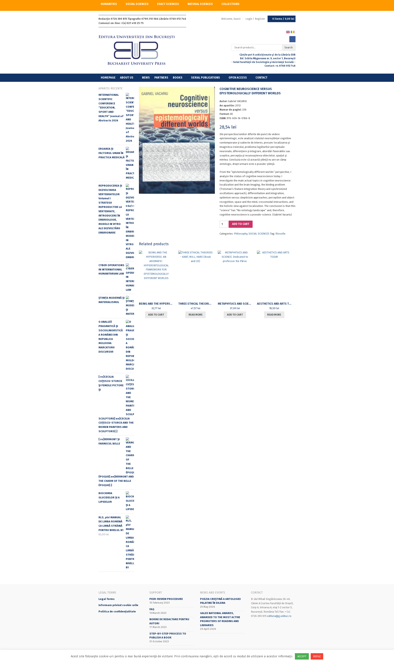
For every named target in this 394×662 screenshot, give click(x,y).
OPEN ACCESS (238, 77)
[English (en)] (288, 31)
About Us (126, 77)
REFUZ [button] (317, 656)
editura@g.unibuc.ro (279, 616)
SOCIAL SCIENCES (137, 4)
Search (288, 47)
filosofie (280, 233)
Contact (261, 77)
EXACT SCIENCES (168, 4)
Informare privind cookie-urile (118, 605)
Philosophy (240, 233)
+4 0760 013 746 (285, 65)
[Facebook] (292, 39)
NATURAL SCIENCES (200, 4)
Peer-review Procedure (166, 598)
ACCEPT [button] (301, 656)
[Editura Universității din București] (140, 50)
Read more (196, 314)
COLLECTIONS (230, 4)
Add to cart (240, 224)
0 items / (283, 18)
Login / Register (255, 18)
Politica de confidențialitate (117, 611)
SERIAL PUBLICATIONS (205, 77)
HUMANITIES (109, 4)
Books (177, 77)
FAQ (151, 609)
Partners (161, 77)
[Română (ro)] (292, 31)
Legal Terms (106, 598)
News (146, 77)
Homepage (108, 77)
